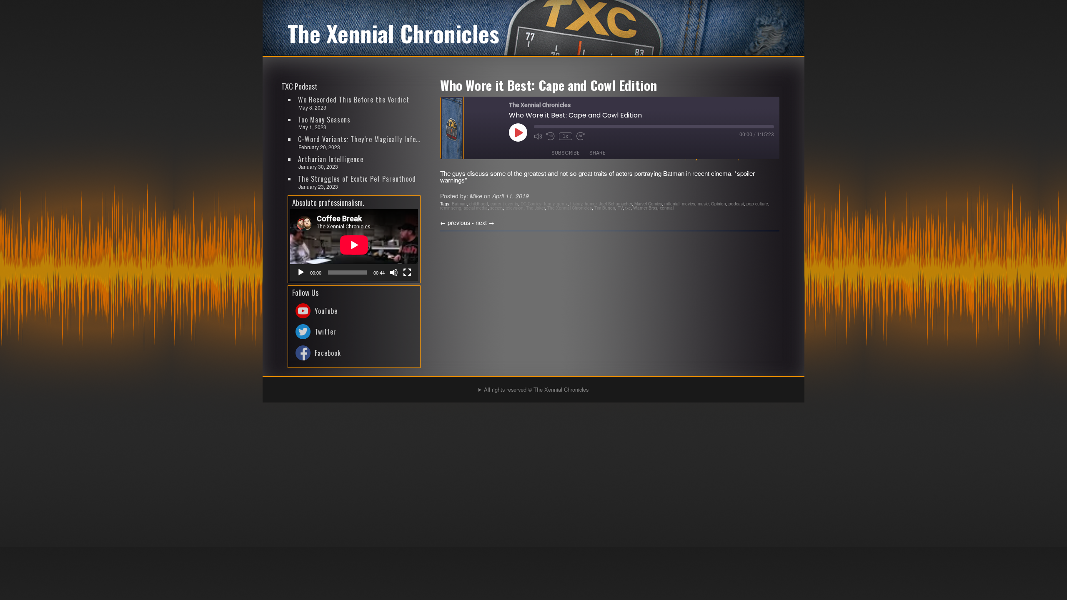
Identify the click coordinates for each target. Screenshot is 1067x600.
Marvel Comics (648, 203)
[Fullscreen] (407, 272)
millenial (671, 203)
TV (620, 208)
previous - (458, 222)
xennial (667, 208)
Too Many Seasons (324, 120)
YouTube (326, 311)
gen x (562, 203)
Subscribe (565, 152)
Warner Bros (645, 208)
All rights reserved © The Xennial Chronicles (536, 389)
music (703, 203)
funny (549, 203)
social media (476, 208)
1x (565, 136)
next (485, 222)
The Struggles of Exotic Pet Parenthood (357, 179)
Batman (459, 203)
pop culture (757, 203)
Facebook (328, 353)
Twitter (325, 332)
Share (597, 152)
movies (688, 203)
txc (628, 208)
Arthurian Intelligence (330, 159)
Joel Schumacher (615, 203)
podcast (736, 203)
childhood (478, 203)
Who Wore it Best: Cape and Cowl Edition (548, 85)
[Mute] (394, 272)
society (496, 208)
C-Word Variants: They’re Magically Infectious (359, 139)
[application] (354, 245)
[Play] (301, 272)
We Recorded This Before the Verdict (353, 100)
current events (504, 203)
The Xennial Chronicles (569, 208)
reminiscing (450, 208)
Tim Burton (604, 208)
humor (590, 203)
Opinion (718, 203)
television (514, 208)
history (576, 203)
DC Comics (531, 203)
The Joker (535, 208)
